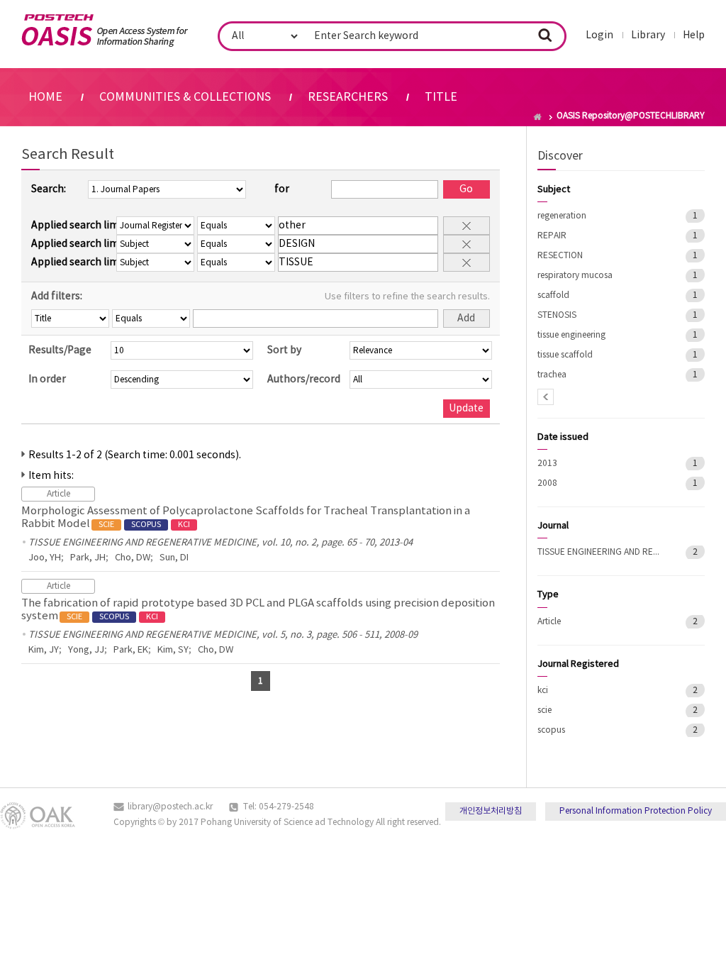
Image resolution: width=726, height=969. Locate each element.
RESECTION (560, 255)
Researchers (348, 97)
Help (694, 35)
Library (648, 35)
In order (47, 379)
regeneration (561, 216)
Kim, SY (173, 650)
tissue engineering (571, 335)
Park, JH (88, 558)
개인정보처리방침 (490, 811)
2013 (547, 463)
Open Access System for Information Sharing (104, 30)
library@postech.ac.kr (170, 807)
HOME (45, 97)
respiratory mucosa (575, 275)
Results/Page (59, 350)
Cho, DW (132, 558)
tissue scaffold (565, 355)
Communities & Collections (185, 97)
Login (599, 35)
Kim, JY (43, 650)
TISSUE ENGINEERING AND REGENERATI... (601, 552)
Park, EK (130, 650)
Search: (48, 189)
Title (441, 97)
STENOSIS (556, 315)
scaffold (553, 295)
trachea (551, 375)
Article (549, 621)
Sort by (284, 350)
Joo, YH (44, 558)
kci (542, 690)
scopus (551, 730)
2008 (547, 483)
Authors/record (303, 379)
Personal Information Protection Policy (635, 811)
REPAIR (551, 235)
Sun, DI (174, 558)
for (281, 189)
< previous (545, 397)
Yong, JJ (86, 650)
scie (544, 710)
